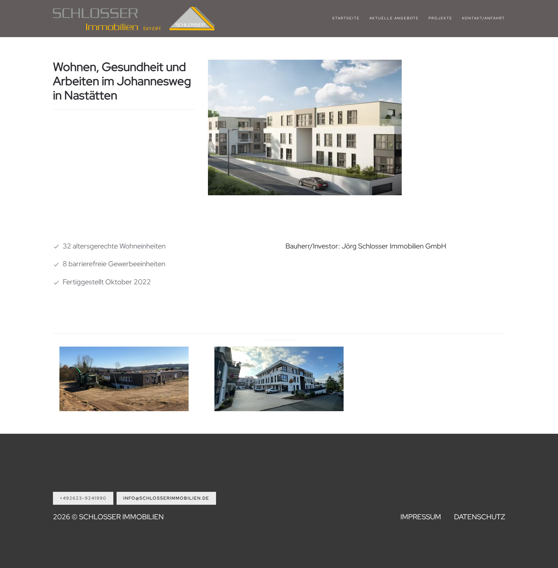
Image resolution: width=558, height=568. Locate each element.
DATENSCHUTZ (479, 517)
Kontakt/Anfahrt (483, 18)
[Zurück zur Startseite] (133, 18)
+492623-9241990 (83, 498)
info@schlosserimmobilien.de (166, 498)
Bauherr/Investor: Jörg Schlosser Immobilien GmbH (365, 246)
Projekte (440, 18)
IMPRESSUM (420, 517)
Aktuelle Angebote (394, 18)
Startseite (346, 18)
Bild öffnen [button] (124, 398)
